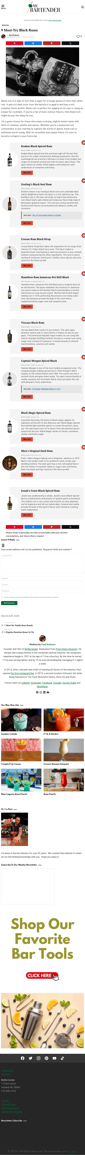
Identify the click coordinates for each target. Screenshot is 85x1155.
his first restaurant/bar (22, 673)
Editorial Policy (8, 1104)
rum (17, 616)
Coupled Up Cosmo (11, 763)
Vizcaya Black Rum (32, 322)
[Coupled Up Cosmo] (21, 750)
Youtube (57, 683)
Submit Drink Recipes (11, 1111)
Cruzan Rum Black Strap (36, 239)
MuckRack (42, 686)
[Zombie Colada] (21, 720)
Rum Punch (50, 794)
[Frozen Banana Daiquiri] (64, 750)
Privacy (73, 1151)
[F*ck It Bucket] (64, 720)
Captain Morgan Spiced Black (39, 360)
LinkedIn (25, 683)
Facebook (47, 683)
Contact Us (7, 1070)
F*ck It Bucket (51, 733)
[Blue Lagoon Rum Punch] (21, 780)
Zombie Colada (9, 733)
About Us (6, 1074)
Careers (5, 1100)
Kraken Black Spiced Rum (36, 146)
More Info (27, 173)
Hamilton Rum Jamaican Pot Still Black (45, 277)
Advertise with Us (10, 1108)
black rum (7, 616)
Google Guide (69, 683)
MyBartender (31, 649)
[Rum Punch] (64, 780)
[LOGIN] (82, 7)
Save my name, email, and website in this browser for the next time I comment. (31, 597)
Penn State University (66, 649)
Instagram (36, 683)
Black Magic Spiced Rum (36, 412)
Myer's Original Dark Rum (37, 451)
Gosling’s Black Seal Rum (36, 184)
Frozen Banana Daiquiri (56, 763)
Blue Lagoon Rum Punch (14, 794)
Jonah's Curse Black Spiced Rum (40, 490)
